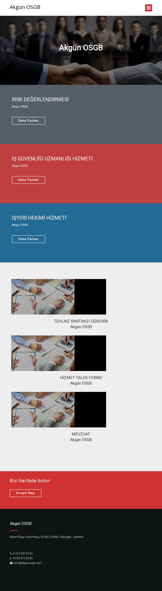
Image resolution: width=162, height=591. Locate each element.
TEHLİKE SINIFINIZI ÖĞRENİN (81, 321)
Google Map (25, 493)
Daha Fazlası (28, 120)
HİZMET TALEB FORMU (81, 377)
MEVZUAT (81, 434)
